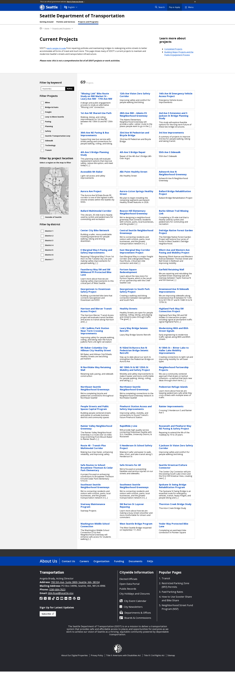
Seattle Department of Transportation (82, 16)
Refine (69, 89)
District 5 (49, 250)
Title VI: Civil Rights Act (154, 655)
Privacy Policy (97, 655)
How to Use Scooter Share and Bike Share (177, 598)
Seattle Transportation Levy (57, 136)
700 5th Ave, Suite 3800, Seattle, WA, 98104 (75, 582)
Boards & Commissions (137, 617)
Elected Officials (128, 579)
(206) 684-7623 (57, 589)
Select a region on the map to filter (55, 163)
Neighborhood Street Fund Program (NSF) (177, 607)
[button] (195, 1)
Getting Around (46, 22)
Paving (48, 121)
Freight (48, 112)
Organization (101, 561)
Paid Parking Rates (172, 591)
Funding (119, 561)
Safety (48, 131)
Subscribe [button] (47, 614)
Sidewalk (49, 140)
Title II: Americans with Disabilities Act (123, 655)
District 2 (49, 236)
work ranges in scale (56, 48)
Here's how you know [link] (75, 2)
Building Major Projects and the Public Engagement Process (178, 53)
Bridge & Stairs (51, 107)
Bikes (47, 102)
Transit (48, 150)
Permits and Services (65, 22)
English (71, 7)
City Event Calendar (135, 601)
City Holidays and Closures (134, 593)
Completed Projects (173, 49)
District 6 (49, 255)
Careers (84, 561)
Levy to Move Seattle (54, 117)
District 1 (49, 231)
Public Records (127, 588)
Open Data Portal (129, 584)
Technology (50, 145)
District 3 (49, 240)
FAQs (150, 561)
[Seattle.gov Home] (41, 28)
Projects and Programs (88, 22)
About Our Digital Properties (74, 655)
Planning (49, 126)
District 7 (49, 259)
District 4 (49, 245)
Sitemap (171, 655)
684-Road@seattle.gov (60, 593)
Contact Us (68, 561)
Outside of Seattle (53, 217)
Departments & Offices (137, 612)
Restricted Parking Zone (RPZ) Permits (175, 585)
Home (46, 28)
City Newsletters (133, 606)
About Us (48, 561)
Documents (135, 561)
